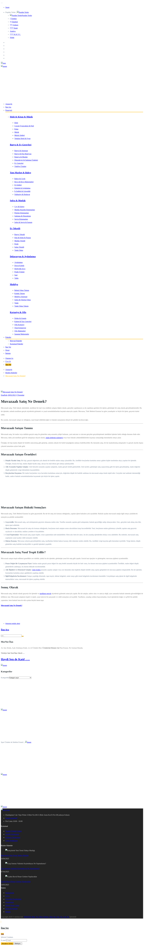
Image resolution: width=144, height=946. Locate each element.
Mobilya (14, 284)
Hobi (16, 123)
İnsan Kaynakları (11, 909)
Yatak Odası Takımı (21, 306)
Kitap (16, 129)
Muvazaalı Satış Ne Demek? (15, 376)
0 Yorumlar (20, 395)
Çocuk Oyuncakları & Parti (24, 126)
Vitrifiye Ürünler (20, 166)
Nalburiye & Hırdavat (22, 194)
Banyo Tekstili (19, 234)
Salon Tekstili (19, 247)
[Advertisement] (72, 85)
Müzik (16, 132)
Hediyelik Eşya (19, 269)
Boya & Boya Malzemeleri (24, 182)
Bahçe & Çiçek (19, 179)
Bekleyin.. (18, 943)
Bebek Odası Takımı (21, 290)
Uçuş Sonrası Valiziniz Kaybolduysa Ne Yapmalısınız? (20, 868)
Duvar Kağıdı (19, 266)
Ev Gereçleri (18, 163)
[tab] (72, 629)
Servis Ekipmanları (21, 219)
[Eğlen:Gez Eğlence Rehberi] (4, 774)
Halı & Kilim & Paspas (22, 238)
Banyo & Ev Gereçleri (20, 144)
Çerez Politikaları (11, 841)
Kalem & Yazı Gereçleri (22, 321)
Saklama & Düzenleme (22, 216)
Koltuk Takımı (19, 293)
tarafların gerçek (45, 593)
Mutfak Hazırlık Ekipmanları (24, 210)
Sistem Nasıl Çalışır (12, 905)
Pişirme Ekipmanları (21, 213)
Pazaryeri (8, 110)
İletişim (8, 353)
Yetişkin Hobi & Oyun (22, 138)
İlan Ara (8, 107)
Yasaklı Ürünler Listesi (13, 831)
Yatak (16, 303)
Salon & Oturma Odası (22, 300)
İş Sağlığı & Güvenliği (22, 191)
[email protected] (11, 818)
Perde (16, 244)
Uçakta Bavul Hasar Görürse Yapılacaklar (16, 882)
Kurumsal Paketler (16, 344)
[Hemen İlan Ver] (4, 665)
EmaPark (4, 395)
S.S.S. (7, 896)
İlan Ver (8, 347)
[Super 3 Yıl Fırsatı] (4, 710)
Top (2, 934)
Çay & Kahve (19, 207)
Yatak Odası (18, 250)
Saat (15, 275)
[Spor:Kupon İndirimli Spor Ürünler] (28, 742)
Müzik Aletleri (19, 135)
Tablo (16, 278)
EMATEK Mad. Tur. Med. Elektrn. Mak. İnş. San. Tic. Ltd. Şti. (47, 917)
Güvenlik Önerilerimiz (13, 899)
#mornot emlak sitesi (12, 623)
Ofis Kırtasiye (19, 325)
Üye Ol (8, 361)
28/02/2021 (12, 395)
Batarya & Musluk (21, 157)
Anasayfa (8, 104)
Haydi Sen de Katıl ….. (15, 659)
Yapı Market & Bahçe (20, 172)
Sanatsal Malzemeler (21, 334)
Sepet (7, 7)
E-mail (3, 940)
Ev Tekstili (15, 228)
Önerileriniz (9, 902)
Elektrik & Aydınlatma (22, 188)
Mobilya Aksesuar (20, 297)
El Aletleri (18, 185)
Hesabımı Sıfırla (7, 943)
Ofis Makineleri (20, 331)
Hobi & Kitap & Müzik (21, 116)
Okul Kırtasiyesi (20, 328)
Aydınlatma (18, 262)
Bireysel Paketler (16, 341)
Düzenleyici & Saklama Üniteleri (26, 160)
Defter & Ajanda (20, 318)
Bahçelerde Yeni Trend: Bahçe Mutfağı (15, 855)
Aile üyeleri (36, 570)
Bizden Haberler (11, 373)
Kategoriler (5, 678)
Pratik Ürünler (19, 272)
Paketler (8, 337)
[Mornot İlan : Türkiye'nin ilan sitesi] (4, 66)
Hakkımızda (9, 893)
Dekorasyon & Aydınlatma (23, 256)
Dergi (7, 350)
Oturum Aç (9, 358)
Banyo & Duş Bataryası (22, 154)
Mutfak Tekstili (19, 241)
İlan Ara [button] (5, 629)
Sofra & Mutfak (18, 200)
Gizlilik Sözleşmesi (12, 834)
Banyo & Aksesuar (21, 151)
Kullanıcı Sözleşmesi (12, 837)
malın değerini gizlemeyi (54, 438)
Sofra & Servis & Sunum (23, 222)
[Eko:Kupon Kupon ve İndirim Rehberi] (4, 807)
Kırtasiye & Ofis (18, 312)
